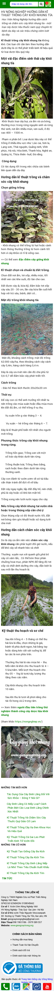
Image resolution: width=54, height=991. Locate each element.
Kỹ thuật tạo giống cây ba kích (26, 851)
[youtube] (47, 986)
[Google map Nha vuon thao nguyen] (26, 986)
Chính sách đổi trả (21, 950)
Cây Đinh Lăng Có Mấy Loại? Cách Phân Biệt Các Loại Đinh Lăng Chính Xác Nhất (28, 807)
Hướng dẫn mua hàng (22, 939)
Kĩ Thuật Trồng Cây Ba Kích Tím (25, 873)
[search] (41, 4)
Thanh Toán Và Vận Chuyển (25, 945)
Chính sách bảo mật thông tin (26, 955)
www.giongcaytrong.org (22, 925)
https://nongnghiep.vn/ (28, 721)
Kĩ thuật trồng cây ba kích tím (25, 857)
